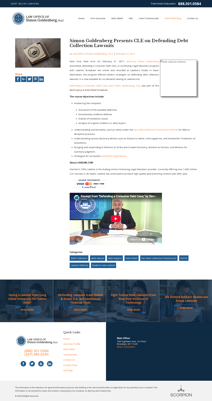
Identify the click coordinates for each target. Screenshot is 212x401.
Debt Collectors (79, 258)
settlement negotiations (113, 156)
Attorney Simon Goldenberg (142, 61)
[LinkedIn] (49, 363)
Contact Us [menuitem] (192, 18)
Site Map (68, 370)
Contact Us (69, 359)
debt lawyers (115, 258)
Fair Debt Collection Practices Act (158, 258)
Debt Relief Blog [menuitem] (173, 18)
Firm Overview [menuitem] (97, 18)
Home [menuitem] (81, 18)
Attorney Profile (71, 343)
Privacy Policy (70, 365)
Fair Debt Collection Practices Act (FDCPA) (156, 129)
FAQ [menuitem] (131, 18)
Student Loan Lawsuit (103, 265)
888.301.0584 (189, 4)
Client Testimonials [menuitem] (149, 18)
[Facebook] (23, 363)
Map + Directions (126, 346)
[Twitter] (32, 363)
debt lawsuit (97, 258)
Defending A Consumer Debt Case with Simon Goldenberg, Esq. (105, 85)
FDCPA (183, 258)
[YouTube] (41, 363)
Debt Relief (131, 258)
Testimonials (70, 354)
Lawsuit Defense (79, 265)
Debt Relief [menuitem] (117, 18)
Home (66, 338)
